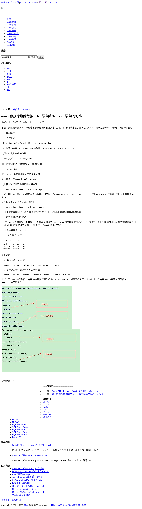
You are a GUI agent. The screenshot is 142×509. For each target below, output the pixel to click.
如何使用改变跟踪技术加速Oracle (28, 486)
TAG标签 (24, 2)
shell (9, 71)
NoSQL (15, 422)
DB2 (45, 409)
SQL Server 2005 (20, 424)
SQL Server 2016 (20, 434)
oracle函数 (11, 84)
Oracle (25, 109)
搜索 (41, 57)
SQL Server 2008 (20, 427)
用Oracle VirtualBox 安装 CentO (27, 480)
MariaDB (47, 417)
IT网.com (55, 505)
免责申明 (5, 500)
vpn (8, 68)
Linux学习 (73, 505)
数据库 (16, 109)
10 (8, 87)
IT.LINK (82, 505)
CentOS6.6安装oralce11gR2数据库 (28, 468)
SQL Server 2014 (20, 432)
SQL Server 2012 (20, 429)
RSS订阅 (33, 2)
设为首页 (42, 2)
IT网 (26, 505)
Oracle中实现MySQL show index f (28, 492)
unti (8, 89)
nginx (9, 76)
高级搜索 (5, 2)
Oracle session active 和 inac (24, 489)
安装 (9, 74)
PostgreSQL (17, 437)
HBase (15, 419)
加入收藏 (53, 2)
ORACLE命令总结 (21, 495)
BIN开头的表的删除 (22, 483)
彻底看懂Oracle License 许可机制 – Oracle (32, 445)
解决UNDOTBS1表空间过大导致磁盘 (30, 471)
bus (8, 79)
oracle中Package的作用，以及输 (27, 477)
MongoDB (47, 414)
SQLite (46, 412)
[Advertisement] (71, 102)
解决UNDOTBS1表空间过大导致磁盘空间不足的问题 (77, 394)
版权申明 (16, 500)
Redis (45, 407)
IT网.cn (63, 505)
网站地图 (14, 2)
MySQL (46, 402)
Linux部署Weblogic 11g (23, 474)
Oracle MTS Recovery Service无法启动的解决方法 (75, 391)
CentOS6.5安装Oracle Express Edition (29, 455)
